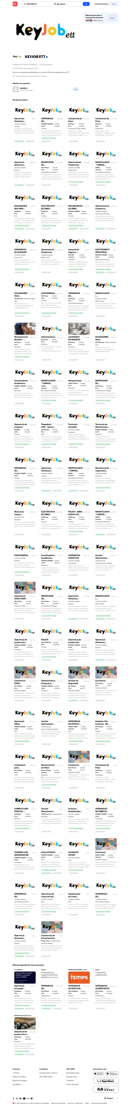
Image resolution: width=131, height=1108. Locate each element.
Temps (43, 969)
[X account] (28, 1098)
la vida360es (18, 969)
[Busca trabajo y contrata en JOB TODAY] (15, 4)
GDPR (87, 1103)
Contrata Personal (101, 4)
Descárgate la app (72, 1073)
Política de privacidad (58, 1103)
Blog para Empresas (20, 1080)
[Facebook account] (20, 1098)
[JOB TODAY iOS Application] (98, 1074)
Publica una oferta (19, 1077)
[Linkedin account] (31, 1098)
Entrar (114, 4)
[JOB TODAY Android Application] (112, 1074)
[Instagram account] (17, 1098)
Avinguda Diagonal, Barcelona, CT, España (31, 76)
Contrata (16, 1073)
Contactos (70, 1080)
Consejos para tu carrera (48, 1073)
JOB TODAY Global (46, 1077)
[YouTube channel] (24, 1098)
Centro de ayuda (72, 1084)
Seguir (112, 18)
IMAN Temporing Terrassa (22, 1015)
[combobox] (39, 4)
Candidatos (17, 1084)
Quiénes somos (72, 1077)
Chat (75, 89)
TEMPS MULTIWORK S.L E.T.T (77, 969)
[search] (86, 4)
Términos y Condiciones (75, 1103)
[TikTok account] (13, 1098)
